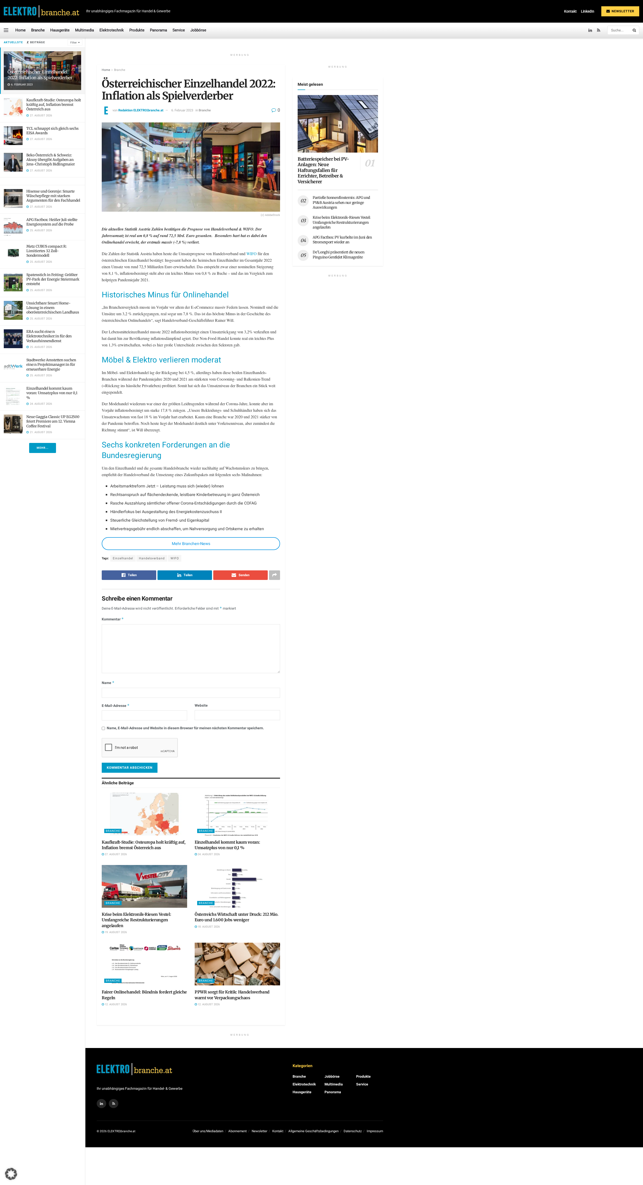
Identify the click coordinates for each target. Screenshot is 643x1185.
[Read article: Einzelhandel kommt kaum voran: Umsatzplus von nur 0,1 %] (237, 814)
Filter (73, 42)
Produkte (136, 30)
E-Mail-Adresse (116, 705)
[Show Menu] (6, 30)
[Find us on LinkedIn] (590, 30)
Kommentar (113, 619)
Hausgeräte (60, 30)
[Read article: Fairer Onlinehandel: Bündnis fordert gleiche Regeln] (144, 964)
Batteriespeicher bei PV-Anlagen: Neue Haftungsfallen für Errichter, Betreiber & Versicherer (323, 170)
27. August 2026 (115, 854)
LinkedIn (587, 11)
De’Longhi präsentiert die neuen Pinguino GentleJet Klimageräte (338, 254)
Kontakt (570, 11)
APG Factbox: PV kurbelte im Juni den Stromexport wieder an (342, 240)
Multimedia (84, 30)
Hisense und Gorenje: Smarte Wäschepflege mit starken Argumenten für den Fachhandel (53, 196)
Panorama (158, 30)
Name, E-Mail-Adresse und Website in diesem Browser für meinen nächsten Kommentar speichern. (185, 728)
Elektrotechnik (111, 30)
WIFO (252, 253)
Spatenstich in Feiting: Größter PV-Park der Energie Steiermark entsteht (52, 279)
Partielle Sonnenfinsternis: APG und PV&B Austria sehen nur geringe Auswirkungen (341, 202)
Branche (38, 30)
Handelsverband (152, 558)
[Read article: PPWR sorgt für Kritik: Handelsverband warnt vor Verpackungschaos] (237, 964)
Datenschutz (353, 1131)
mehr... (42, 448)
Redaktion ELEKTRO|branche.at (140, 110)
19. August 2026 (115, 932)
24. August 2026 (208, 854)
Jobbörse (198, 30)
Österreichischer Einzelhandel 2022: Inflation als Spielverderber (40, 74)
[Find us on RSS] (598, 30)
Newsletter (622, 11)
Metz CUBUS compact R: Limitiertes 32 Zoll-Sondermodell (46, 251)
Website (201, 705)
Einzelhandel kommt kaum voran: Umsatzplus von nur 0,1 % (51, 393)
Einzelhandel (123, 558)
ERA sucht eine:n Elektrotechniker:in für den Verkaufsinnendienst (49, 336)
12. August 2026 (115, 1004)
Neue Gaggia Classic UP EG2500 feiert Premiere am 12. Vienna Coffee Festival (52, 421)
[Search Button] (634, 30)
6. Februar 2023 (182, 110)
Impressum (375, 1131)
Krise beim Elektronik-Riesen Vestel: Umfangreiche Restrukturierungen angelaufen (136, 920)
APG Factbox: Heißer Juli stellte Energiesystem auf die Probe (51, 221)
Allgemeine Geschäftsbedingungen (313, 1131)
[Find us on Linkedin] (101, 1103)
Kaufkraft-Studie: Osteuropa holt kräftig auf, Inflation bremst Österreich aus (53, 104)
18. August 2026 (208, 927)
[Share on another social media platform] (274, 575)
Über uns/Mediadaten (208, 1131)
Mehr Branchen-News (191, 544)
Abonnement (237, 1131)
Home (20, 30)
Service (179, 30)
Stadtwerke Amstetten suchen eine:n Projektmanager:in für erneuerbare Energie (51, 364)
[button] (11, 1174)
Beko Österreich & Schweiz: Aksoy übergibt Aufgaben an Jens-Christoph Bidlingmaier (50, 159)
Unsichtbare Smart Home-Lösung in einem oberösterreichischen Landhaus (52, 307)
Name (108, 683)
